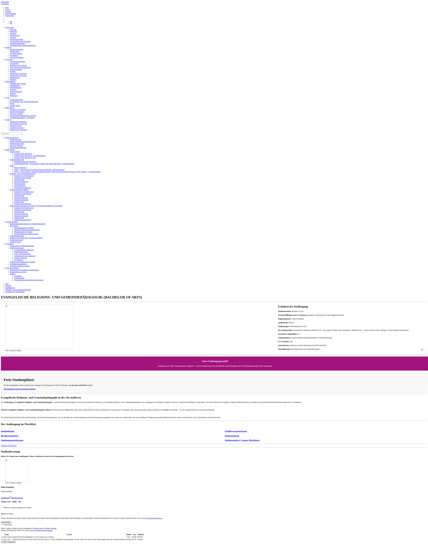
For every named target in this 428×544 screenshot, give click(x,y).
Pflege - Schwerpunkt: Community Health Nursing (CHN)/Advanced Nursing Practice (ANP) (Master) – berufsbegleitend (57, 172)
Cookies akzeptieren (8, 542)
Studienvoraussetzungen (22, 178)
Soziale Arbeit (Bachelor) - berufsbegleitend (29, 156)
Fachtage (13, 90)
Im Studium (14, 55)
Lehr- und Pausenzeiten (22, 254)
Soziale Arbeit (15, 106)
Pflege (12, 104)
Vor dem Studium (16, 53)
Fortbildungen (15, 86)
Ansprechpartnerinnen (17, 61)
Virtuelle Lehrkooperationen (20, 266)
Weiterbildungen (15, 88)
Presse (7, 10)
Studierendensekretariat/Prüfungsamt (23, 142)
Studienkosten (19, 202)
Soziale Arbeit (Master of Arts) (25, 158)
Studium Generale (20, 258)
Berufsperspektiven (21, 182)
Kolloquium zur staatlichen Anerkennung (24, 270)
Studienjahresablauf (21, 252)
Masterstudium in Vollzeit (23, 232)
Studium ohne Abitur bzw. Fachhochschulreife (26, 238)
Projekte (13, 72)
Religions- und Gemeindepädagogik (22, 174)
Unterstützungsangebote (18, 264)
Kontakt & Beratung (17, 112)
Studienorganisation (21, 200)
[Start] (5, 2)
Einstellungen (6, 522)
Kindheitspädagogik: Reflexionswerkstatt (28, 280)
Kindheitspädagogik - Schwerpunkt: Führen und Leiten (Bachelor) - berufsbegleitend (44, 164)
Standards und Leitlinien (18, 65)
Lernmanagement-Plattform (24, 250)
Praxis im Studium (16, 146)
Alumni (12, 274)
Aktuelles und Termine (18, 84)
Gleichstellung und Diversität (20, 41)
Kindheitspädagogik (17, 160)
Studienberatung (15, 140)
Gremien (13, 37)
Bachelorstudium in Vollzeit (24, 228)
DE (11, 22)
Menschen (13, 31)
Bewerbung (14, 226)
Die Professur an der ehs (18, 124)
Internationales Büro (17, 144)
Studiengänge (14, 51)
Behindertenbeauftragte (18, 148)
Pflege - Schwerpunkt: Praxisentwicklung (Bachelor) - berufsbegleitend (39, 170)
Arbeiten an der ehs (17, 128)
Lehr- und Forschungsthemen (20, 68)
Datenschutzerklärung (154, 518)
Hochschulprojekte (16, 39)
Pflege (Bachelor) (20, 168)
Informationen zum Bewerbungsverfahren (20, 389)
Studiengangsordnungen (22, 188)
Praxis (7, 98)
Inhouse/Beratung (16, 92)
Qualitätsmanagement (17, 43)
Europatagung (19, 278)
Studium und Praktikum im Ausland (22, 262)
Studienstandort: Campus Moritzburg (242, 440)
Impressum (13, 96)
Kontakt (8, 12)
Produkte (13, 80)
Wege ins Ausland (16, 114)
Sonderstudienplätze (17, 236)
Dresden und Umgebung (18, 130)
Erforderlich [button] (8, 525)
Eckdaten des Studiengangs (24, 176)
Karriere (8, 120)
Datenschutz (9, 16)
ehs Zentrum (14, 63)
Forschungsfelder (16, 70)
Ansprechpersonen (16, 100)
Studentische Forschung (18, 74)
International (9, 108)
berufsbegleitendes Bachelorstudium (27, 230)
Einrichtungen (15, 35)
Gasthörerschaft (15, 242)
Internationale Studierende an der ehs (23, 116)
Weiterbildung (10, 82)
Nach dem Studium (16, 57)
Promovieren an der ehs (18, 76)
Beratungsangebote (16, 49)
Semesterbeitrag (19, 186)
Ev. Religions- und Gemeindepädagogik (24, 102)
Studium (8, 47)
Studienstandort (19, 184)
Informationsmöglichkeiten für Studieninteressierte (27, 224)
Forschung (9, 59)
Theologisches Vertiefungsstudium (22, 246)
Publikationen (15, 78)
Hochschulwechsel (16, 240)
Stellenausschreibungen (18, 122)
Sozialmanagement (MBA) (19, 190)
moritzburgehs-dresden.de (12, 498)
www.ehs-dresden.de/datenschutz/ (41, 530)
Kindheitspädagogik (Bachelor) (25, 162)
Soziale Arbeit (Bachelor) (23, 154)
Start (7, 8)
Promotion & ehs (16, 126)
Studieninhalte (19, 180)
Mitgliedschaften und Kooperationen (23, 45)
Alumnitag (18, 276)
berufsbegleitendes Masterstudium (26, 234)
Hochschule (9, 27)
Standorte (13, 33)
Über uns (13, 29)
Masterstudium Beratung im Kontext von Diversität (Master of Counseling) (36, 206)
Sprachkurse (18, 260)
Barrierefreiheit (10, 14)
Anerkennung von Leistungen (24, 256)
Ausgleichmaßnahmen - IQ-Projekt (22, 118)
